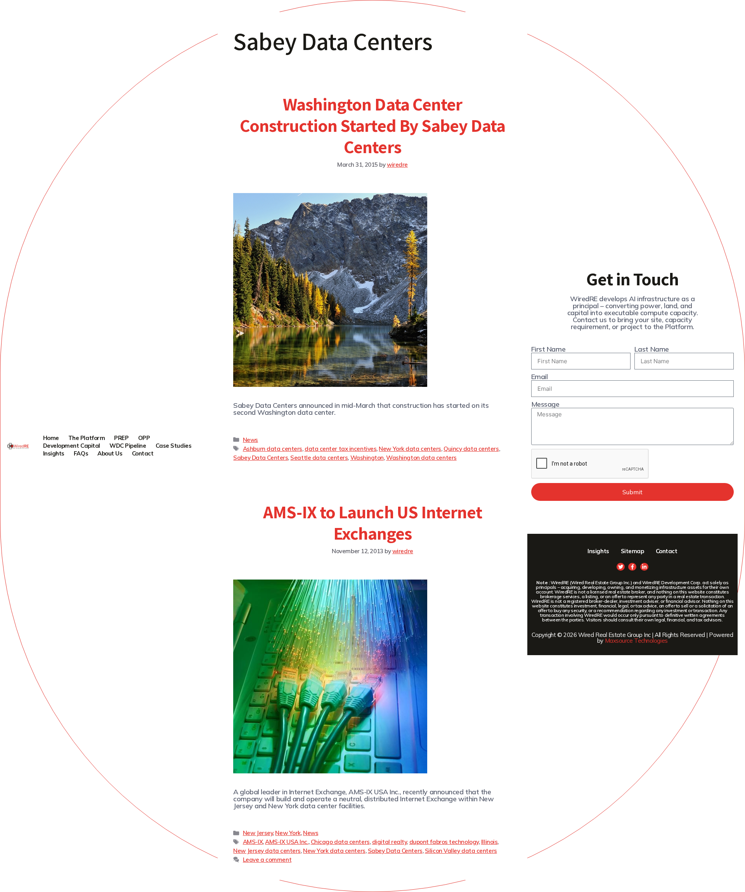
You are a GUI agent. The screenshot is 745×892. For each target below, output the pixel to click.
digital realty (389, 841)
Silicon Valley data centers (461, 850)
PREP (121, 438)
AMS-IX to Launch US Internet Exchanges (372, 522)
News (250, 439)
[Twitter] (621, 567)
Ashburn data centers (272, 448)
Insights (53, 453)
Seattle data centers (319, 457)
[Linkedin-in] (644, 567)
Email (539, 376)
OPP (144, 438)
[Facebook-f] (632, 567)
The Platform (86, 438)
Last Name (651, 349)
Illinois (489, 841)
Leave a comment (267, 859)
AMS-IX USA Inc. (286, 841)
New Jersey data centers (267, 850)
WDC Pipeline (127, 445)
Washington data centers (421, 457)
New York (287, 833)
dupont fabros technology (444, 841)
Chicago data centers (340, 841)
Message (545, 404)
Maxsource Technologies (636, 640)
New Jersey (258, 833)
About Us (109, 453)
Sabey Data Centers (260, 457)
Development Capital (71, 445)
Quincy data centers (471, 448)
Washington (367, 457)
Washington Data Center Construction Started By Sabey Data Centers (372, 125)
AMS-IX (253, 841)
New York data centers (410, 448)
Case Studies (174, 445)
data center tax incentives (340, 448)
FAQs (81, 453)
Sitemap (632, 551)
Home (51, 438)
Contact (143, 453)
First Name (548, 349)
